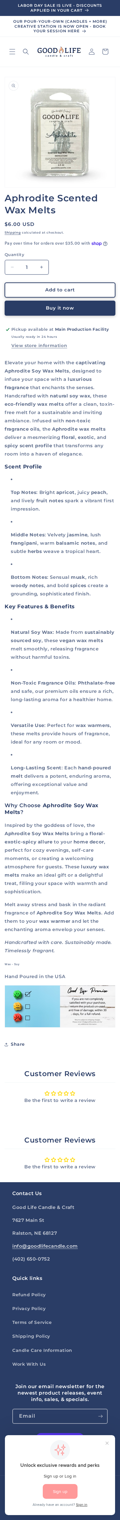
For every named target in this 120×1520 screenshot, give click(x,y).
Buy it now (60, 308)
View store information (39, 345)
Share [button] (18, 1044)
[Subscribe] (100, 1416)
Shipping (13, 233)
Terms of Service (32, 1322)
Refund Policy (29, 1294)
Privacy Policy (29, 1308)
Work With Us (29, 1364)
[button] (12, 51)
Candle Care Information (42, 1350)
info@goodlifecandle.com (45, 1246)
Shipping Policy (31, 1336)
